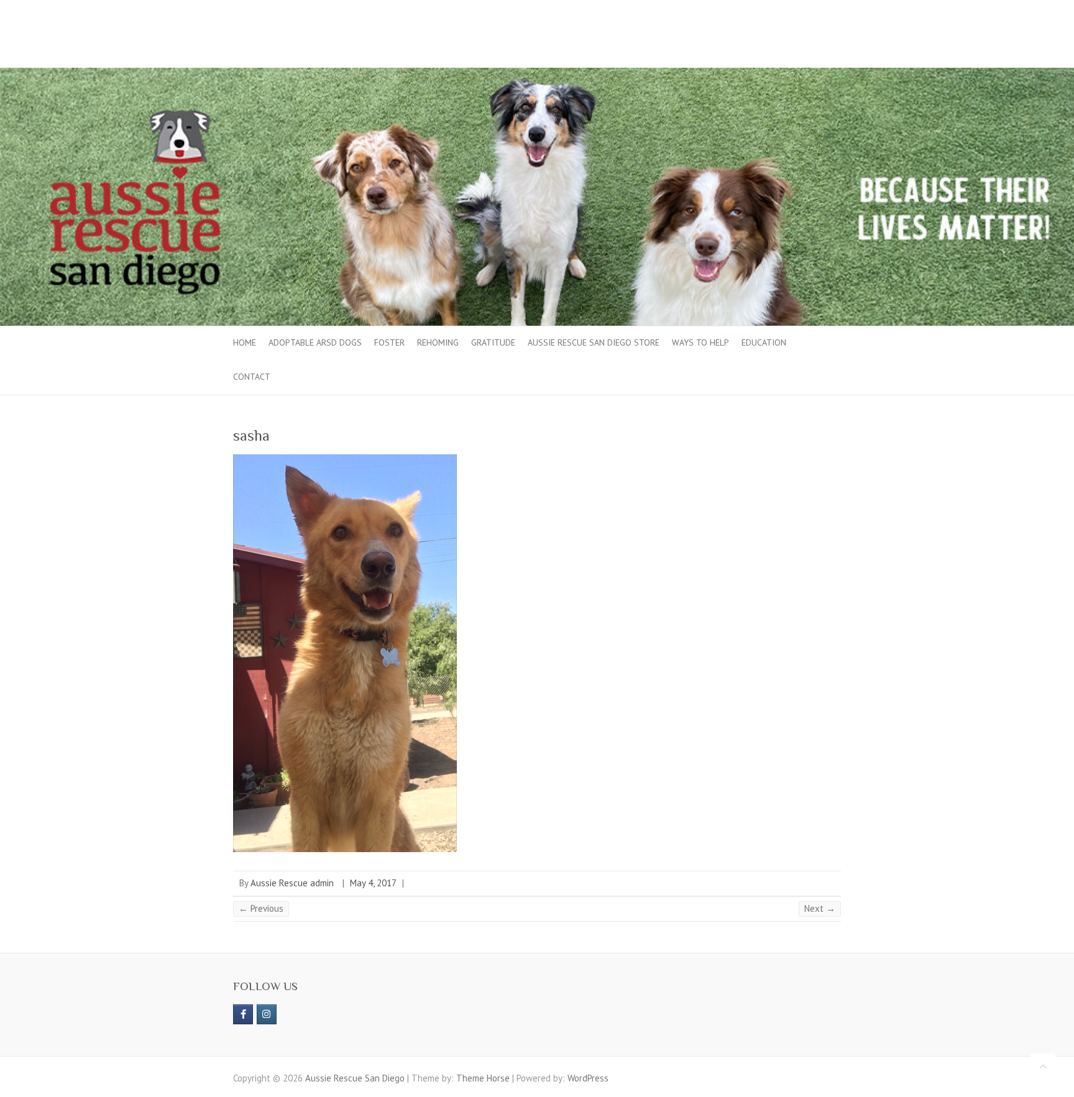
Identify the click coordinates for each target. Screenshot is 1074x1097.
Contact (251, 376)
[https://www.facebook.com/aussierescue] (243, 1014)
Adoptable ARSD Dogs (315, 342)
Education (763, 342)
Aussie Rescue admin (292, 883)
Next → (819, 908)
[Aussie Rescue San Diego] (537, 74)
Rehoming (438, 342)
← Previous (261, 908)
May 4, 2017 (373, 883)
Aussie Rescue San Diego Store (593, 342)
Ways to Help (700, 342)
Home (244, 342)
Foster (389, 342)
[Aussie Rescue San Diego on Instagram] (267, 1014)
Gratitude (493, 342)
